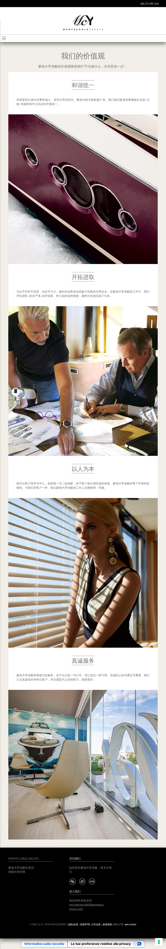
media (130, 924)
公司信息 (96, 924)
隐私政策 (73, 924)
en (142, 3)
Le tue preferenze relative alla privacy (101, 944)
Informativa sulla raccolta (44, 944)
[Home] (83, 22)
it (147, 3)
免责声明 (85, 924)
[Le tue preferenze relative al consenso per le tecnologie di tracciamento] (159, 942)
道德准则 (107, 924)
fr (151, 3)
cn (157, 3)
